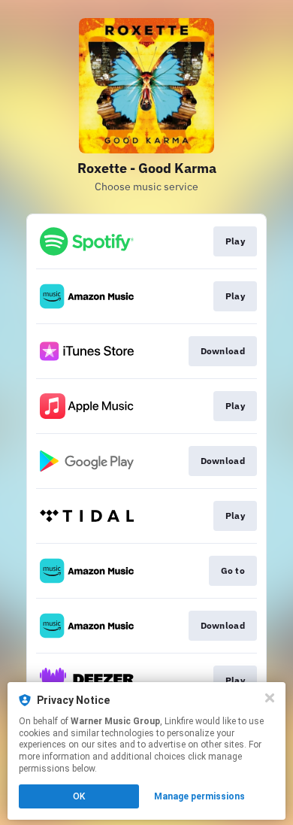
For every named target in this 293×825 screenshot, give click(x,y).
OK (79, 796)
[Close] (270, 698)
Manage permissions (199, 796)
